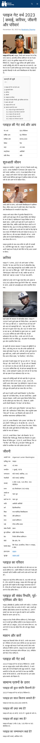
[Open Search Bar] (32, 4)
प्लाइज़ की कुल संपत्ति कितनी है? (16, 109)
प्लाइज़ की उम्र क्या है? (14, 114)
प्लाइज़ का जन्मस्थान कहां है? (16, 118)
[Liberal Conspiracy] (7, 4)
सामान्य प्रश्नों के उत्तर (11, 107)
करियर (7, 92)
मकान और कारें (9, 102)
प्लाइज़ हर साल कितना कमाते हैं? (17, 112)
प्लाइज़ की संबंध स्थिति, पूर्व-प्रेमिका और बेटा (17, 100)
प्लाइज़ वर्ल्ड (15, 556)
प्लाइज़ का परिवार (10, 97)
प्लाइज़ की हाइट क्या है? (15, 116)
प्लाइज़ (14, 551)
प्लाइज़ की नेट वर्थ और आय (12, 87)
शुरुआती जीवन (9, 90)
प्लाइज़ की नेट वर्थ (10, 105)
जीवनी (7, 95)
